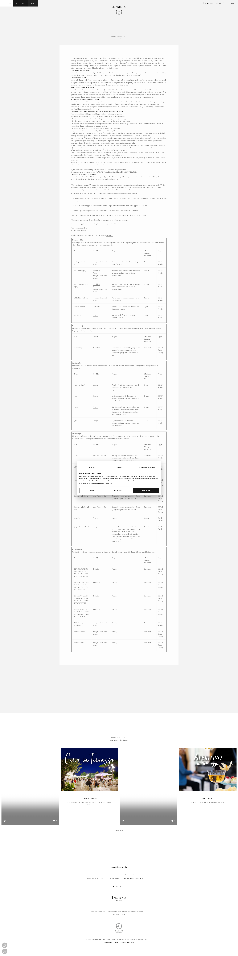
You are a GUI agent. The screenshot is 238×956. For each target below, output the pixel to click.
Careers (116, 942)
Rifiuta (92, 490)
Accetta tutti (146, 490)
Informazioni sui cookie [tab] (147, 467)
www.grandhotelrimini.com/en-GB (133, 878)
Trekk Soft (96, 348)
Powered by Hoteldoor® (127, 942)
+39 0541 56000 (114, 875)
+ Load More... (119, 830)
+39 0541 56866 (114, 878)
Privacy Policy (108, 942)
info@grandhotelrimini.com (131, 875)
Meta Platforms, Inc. (100, 455)
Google (95, 315)
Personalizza (118, 490)
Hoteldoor (96, 270)
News (4, 952)
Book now (20, 3)
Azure (95, 273)
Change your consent (78, 230)
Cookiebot (109, 235)
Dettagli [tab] (119, 467)
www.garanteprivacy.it (78, 61)
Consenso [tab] (91, 467)
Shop (33, 3)
